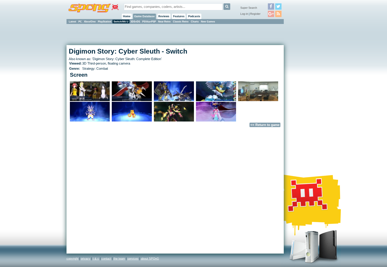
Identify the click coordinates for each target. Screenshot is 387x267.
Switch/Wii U (121, 21)
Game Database (144, 16)
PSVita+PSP (149, 21)
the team (119, 258)
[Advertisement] (304, 92)
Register (255, 13)
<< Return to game (265, 125)
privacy (85, 258)
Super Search (248, 7)
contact (106, 258)
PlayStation (104, 21)
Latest (72, 21)
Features (179, 16)
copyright (72, 258)
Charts (195, 21)
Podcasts (194, 16)
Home (127, 16)
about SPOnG (150, 258)
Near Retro (164, 21)
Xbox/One (90, 21)
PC (80, 21)
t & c (96, 258)
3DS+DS (135, 21)
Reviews (163, 16)
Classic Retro (181, 21)
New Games (208, 21)
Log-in (244, 13)
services (132, 258)
